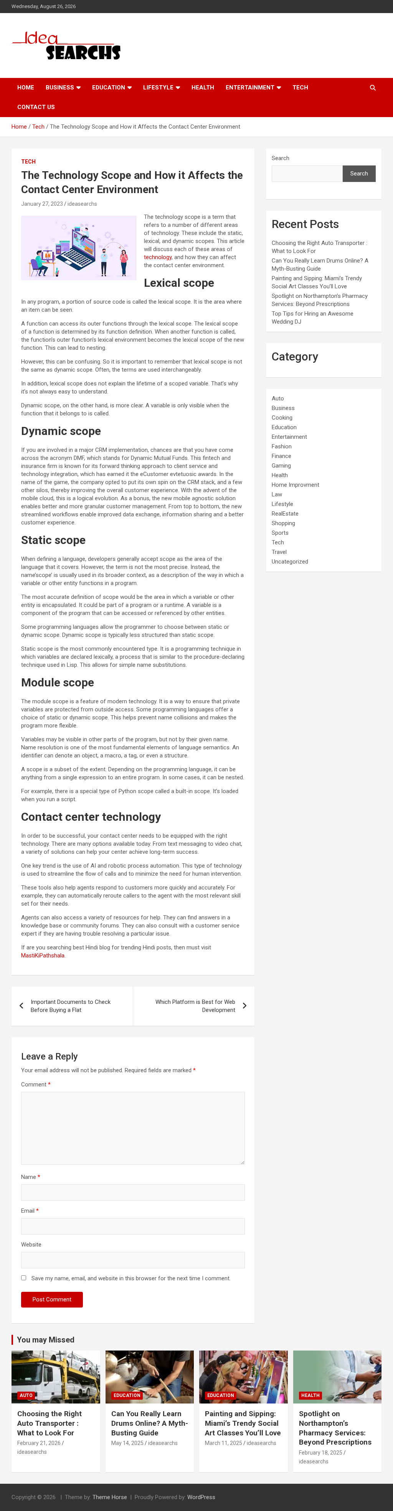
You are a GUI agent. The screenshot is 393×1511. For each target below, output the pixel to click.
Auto (278, 398)
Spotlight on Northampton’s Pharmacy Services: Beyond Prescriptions (335, 1428)
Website (31, 1244)
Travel (279, 552)
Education (108, 87)
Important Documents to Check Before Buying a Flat (71, 1006)
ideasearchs (82, 204)
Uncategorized (290, 561)
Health (203, 87)
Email (30, 1210)
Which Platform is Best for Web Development (195, 1006)
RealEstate (285, 513)
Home (25, 87)
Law (277, 494)
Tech (300, 87)
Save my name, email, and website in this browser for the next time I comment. (131, 1278)
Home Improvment (295, 484)
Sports (280, 532)
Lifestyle (158, 87)
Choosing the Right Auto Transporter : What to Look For (49, 1423)
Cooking (282, 417)
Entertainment (250, 87)
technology (158, 257)
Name (30, 1177)
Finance (281, 456)
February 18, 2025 (320, 1453)
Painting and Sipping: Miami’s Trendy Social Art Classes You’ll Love (243, 1423)
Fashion (282, 446)
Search (280, 158)
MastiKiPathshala (42, 955)
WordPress (201, 1497)
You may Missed (45, 1339)
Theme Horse (109, 1497)
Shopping (283, 523)
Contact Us (36, 107)
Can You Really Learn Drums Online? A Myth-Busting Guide (149, 1423)
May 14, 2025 (127, 1443)
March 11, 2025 (223, 1443)
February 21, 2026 (39, 1443)
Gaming (281, 465)
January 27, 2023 (42, 204)
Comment (36, 1084)
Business (60, 87)
